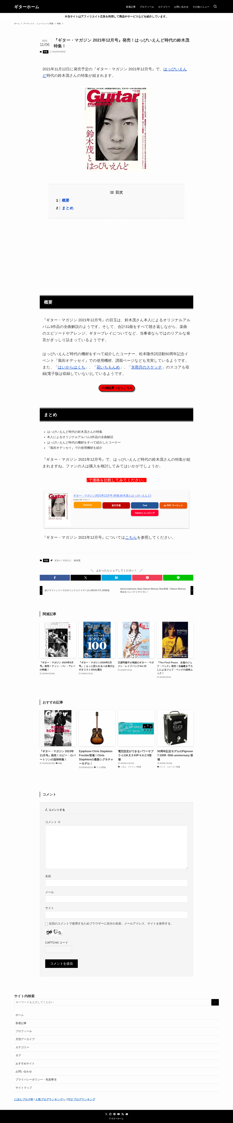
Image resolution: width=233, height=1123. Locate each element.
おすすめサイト (25, 1063)
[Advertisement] (116, 255)
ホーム (20, 1015)
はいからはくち (71, 367)
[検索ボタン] (215, 7)
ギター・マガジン (63, 560)
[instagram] (110, 1114)
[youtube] (118, 1114)
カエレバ (86, 500)
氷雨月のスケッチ (146, 367)
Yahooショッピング (145, 513)
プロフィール (24, 1031)
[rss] (122, 1114)
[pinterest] (114, 1114)
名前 (48, 876)
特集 (45, 52)
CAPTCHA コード (56, 942)
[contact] (126, 1114)
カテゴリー (22, 1047)
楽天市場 (116, 505)
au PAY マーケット (173, 505)
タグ (18, 1055)
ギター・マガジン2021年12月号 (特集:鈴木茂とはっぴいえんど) (112, 495)
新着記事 (21, 1023)
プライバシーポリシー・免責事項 (36, 1079)
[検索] (215, 1002)
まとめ (68, 208)
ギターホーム (26, 7)
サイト (49, 908)
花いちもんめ (108, 367)
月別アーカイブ (25, 1039)
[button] (55, 578)
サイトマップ (24, 1087)
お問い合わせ (24, 1071)
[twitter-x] (106, 1114)
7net (145, 505)
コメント (53, 822)
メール (49, 892)
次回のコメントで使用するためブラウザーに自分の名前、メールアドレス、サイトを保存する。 (111, 923)
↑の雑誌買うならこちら (116, 388)
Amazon (87, 505)
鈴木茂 (77, 560)
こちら (131, 537)
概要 (65, 200)
